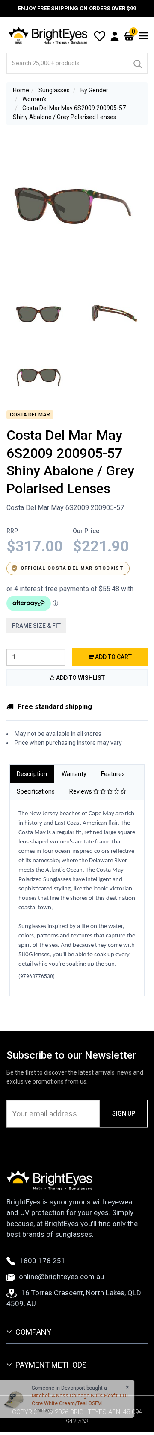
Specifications (36, 791)
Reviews (81, 791)
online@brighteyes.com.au (61, 1276)
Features (113, 773)
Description (32, 773)
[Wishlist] (99, 35)
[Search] (137, 63)
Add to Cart (113, 656)
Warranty (74, 773)
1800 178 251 (42, 1260)
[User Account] (114, 35)
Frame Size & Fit (36, 625)
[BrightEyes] (48, 35)
